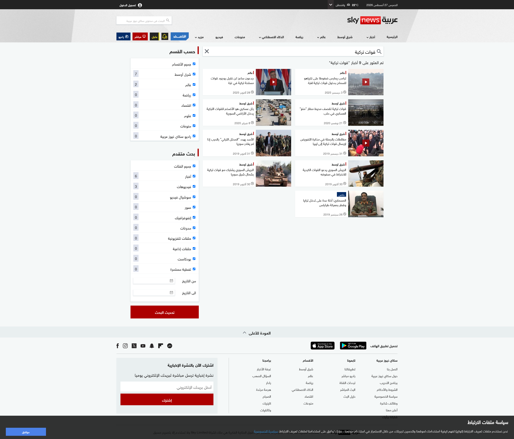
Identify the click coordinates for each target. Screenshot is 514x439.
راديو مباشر (348, 375)
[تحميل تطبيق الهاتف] (337, 346)
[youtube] (143, 345)
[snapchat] (151, 345)
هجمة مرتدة (263, 389)
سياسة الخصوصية (386, 396)
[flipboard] (160, 345)
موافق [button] (26, 431)
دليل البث (349, 396)
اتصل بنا (392, 368)
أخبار (372, 36)
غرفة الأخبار (264, 368)
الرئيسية (392, 36)
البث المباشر (347, 389)
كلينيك (267, 402)
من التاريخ (189, 280)
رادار (268, 382)
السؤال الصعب (261, 375)
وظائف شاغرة (389, 402)
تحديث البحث (164, 312)
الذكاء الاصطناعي (273, 36)
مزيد (201, 36)
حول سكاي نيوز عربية (384, 375)
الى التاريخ (189, 292)
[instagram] (125, 345)
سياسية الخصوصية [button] (266, 431)
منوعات (240, 36)
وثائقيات (265, 409)
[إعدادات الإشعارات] (164, 36)
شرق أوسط (345, 36)
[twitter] (134, 345)
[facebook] (117, 345)
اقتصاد (308, 396)
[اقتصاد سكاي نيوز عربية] (179, 36)
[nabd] (169, 345)
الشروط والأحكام (387, 389)
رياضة (299, 36)
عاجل (154, 36)
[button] (140, 36)
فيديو (219, 36)
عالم (323, 36)
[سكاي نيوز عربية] (372, 20)
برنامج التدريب (389, 382)
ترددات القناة (347, 382)
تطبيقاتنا (350, 368)
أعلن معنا (392, 409)
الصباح (267, 396)
